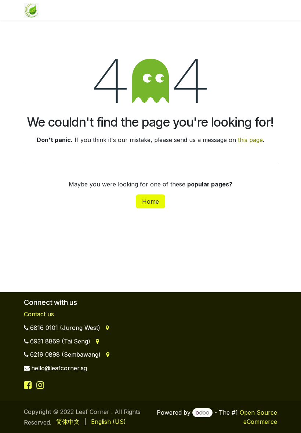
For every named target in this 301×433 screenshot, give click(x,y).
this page (250, 139)
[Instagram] (40, 384)
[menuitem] (68, 421)
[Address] (106, 327)
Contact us (39, 314)
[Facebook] (29, 384)
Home (150, 201)
